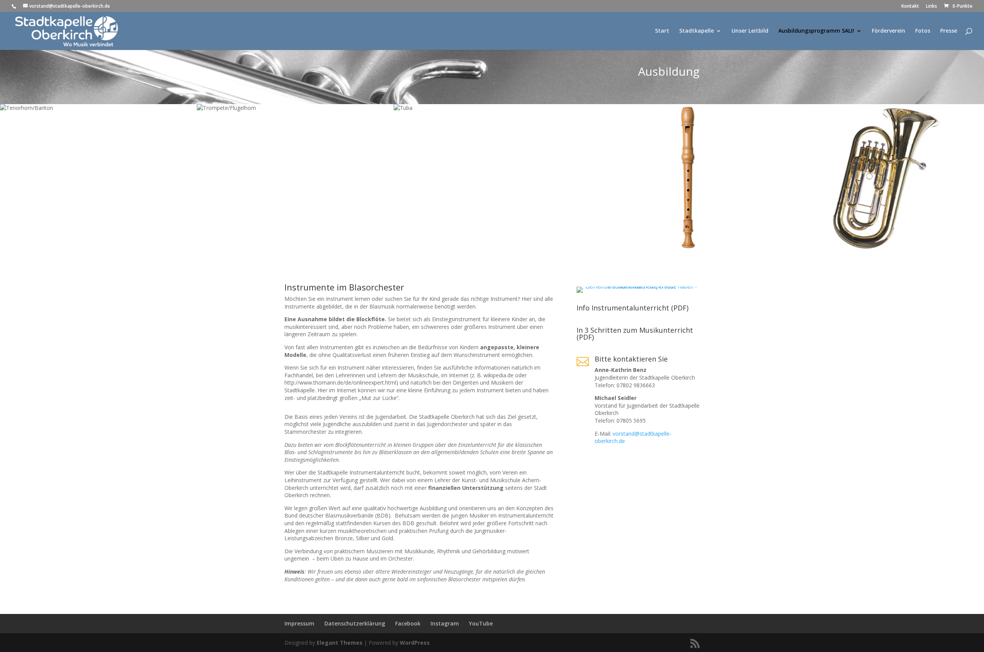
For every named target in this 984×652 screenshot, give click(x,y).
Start (662, 31)
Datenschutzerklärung (354, 623)
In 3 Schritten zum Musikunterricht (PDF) (635, 333)
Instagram (444, 623)
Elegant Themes (339, 642)
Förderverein (888, 31)
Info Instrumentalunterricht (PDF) (632, 307)
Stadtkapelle (696, 31)
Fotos (922, 31)
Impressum (299, 623)
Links (931, 6)
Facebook (408, 623)
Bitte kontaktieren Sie (631, 358)
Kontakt (910, 6)
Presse (948, 31)
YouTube (481, 623)
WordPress (415, 642)
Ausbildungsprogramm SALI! (816, 31)
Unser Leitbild (749, 31)
